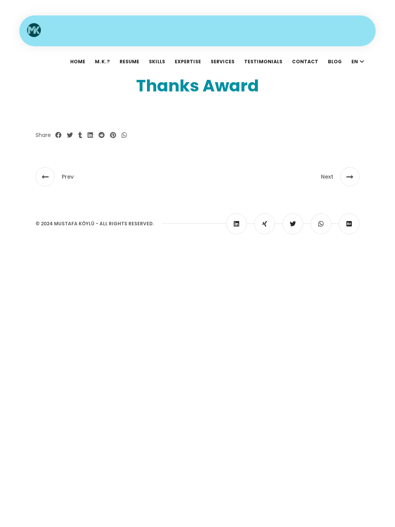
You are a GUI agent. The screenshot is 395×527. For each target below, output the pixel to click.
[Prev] (45, 176)
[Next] (350, 176)
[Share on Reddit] (101, 135)
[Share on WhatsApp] (124, 135)
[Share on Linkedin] (90, 135)
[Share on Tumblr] (80, 135)
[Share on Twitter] (70, 135)
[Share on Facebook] (58, 135)
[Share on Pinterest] (113, 135)
